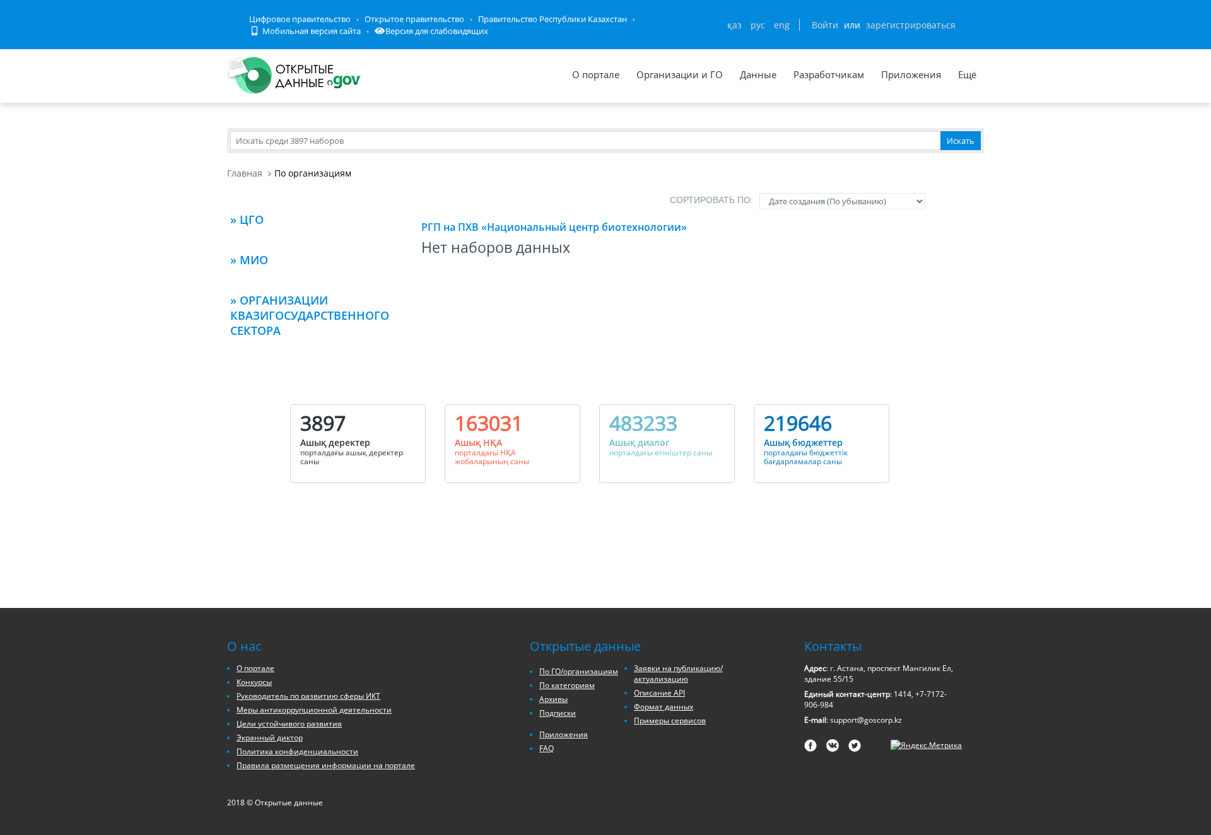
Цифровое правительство (300, 19)
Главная (244, 173)
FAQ (546, 748)
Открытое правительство (414, 19)
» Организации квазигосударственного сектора (309, 315)
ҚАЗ (734, 25)
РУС (758, 25)
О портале (595, 74)
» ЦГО (247, 219)
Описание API (659, 692)
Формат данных (663, 706)
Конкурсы (254, 682)
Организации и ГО (679, 74)
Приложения (911, 74)
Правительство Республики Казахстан (552, 19)
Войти (825, 25)
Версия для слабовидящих (436, 31)
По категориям (567, 685)
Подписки (557, 713)
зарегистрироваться (911, 25)
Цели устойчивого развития (289, 723)
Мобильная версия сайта (310, 31)
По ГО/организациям (578, 671)
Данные (758, 74)
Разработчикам (828, 74)
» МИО (249, 259)
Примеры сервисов (670, 720)
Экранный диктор (270, 737)
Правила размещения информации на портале (326, 765)
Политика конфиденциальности (297, 751)
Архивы (553, 699)
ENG (782, 25)
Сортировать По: (711, 200)
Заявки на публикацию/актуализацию (678, 673)
